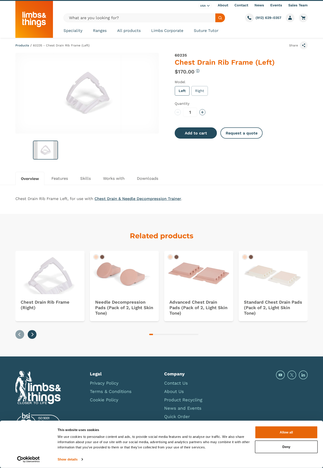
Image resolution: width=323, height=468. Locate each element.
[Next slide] (32, 334)
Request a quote (242, 133)
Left (182, 91)
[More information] (198, 71)
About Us (174, 391)
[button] (45, 150)
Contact (241, 5)
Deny (286, 446)
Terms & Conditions (111, 391)
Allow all (286, 432)
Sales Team (298, 5)
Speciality (73, 30)
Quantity (182, 103)
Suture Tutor (206, 30)
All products (129, 30)
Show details (68, 459)
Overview (30, 178)
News (259, 5)
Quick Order (177, 416)
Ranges (100, 30)
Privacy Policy (104, 383)
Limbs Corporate (167, 30)
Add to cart (196, 133)
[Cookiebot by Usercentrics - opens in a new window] (28, 459)
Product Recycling (183, 399)
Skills (85, 178)
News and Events (182, 408)
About (223, 5)
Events (276, 5)
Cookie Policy (104, 399)
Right (199, 91)
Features (59, 178)
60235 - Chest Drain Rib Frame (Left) (61, 45)
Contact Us (176, 383)
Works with (114, 178)
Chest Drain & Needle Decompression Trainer (137, 198)
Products (22, 45)
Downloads (147, 178)
